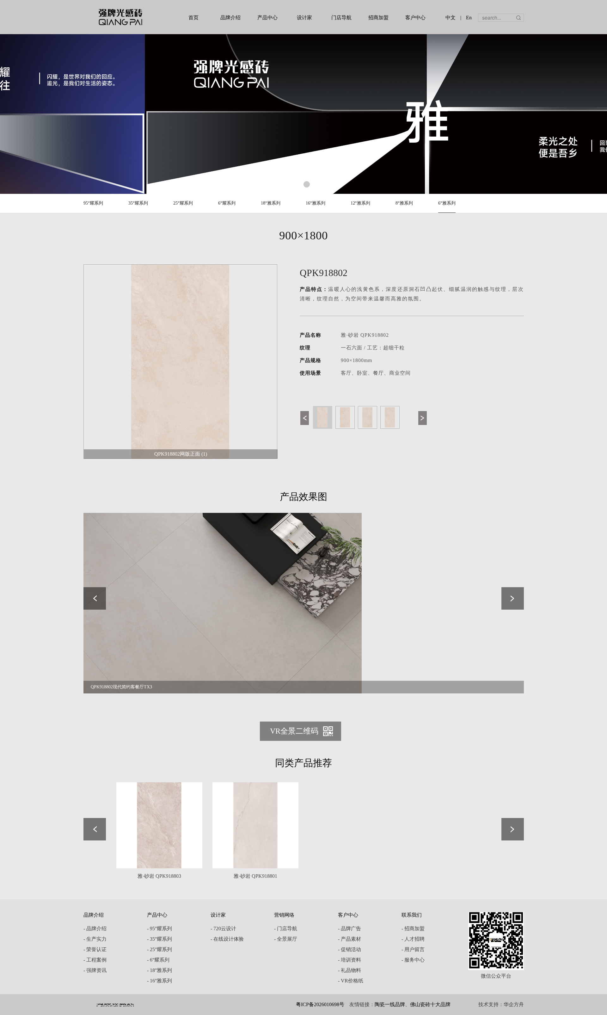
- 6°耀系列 (158, 960)
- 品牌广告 (349, 928)
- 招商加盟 (413, 928)
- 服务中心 (413, 960)
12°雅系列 (360, 203)
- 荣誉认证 (95, 949)
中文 (450, 17)
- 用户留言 (413, 949)
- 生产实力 (95, 939)
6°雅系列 (447, 203)
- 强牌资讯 (95, 970)
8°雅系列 (404, 203)
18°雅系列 (270, 203)
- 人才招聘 (413, 939)
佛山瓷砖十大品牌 (430, 1004)
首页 (193, 17)
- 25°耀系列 (159, 949)
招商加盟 (378, 17)
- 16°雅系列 (159, 980)
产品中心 (267, 17)
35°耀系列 (138, 203)
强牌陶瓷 (120, 17)
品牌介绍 (230, 17)
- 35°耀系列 (159, 939)
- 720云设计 (223, 928)
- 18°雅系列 (159, 970)
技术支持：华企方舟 (501, 1004)
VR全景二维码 (294, 731)
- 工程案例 (95, 960)
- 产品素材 (349, 939)
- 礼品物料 (349, 970)
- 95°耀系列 (159, 928)
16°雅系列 (315, 203)
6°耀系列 (227, 203)
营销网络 (284, 915)
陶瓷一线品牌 (390, 1004)
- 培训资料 (349, 960)
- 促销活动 (349, 949)
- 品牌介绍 (95, 928)
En (469, 17)
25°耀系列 (183, 203)
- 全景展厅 (285, 939)
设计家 (304, 17)
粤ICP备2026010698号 (320, 1004)
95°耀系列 (93, 203)
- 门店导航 (285, 928)
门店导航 (341, 17)
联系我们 (412, 915)
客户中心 (415, 17)
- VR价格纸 (350, 980)
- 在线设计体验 (227, 939)
